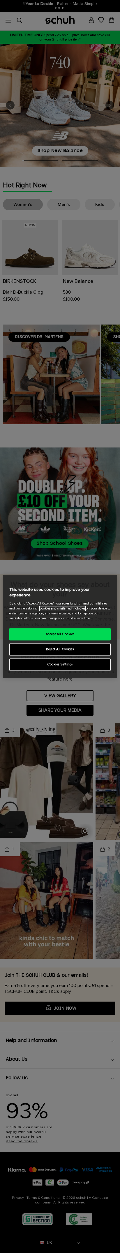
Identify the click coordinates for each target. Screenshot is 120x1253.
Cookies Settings (60, 664)
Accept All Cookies (60, 634)
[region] (60, 626)
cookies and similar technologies (62, 608)
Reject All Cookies (60, 649)
